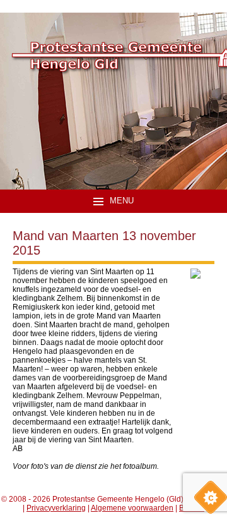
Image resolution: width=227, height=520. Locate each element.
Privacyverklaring (56, 508)
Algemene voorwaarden (132, 508)
